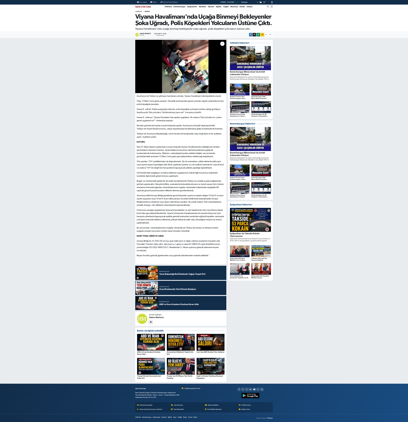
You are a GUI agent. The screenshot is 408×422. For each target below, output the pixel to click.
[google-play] (250, 395)
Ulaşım (249, 7)
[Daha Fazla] (262, 34)
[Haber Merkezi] (142, 319)
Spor (174, 417)
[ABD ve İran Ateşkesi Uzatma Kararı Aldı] (151, 342)
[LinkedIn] (250, 389)
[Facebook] (239, 389)
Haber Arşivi (246, 409)
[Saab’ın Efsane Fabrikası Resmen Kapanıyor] (211, 366)
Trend (190, 417)
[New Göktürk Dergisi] (143, 6)
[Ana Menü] (272, 6)
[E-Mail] (151, 322)
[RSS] (262, 389)
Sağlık (226, 7)
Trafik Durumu (246, 405)
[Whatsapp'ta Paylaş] (258, 34)
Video (155, 2)
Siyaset (211, 7)
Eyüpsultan (192, 7)
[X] (243, 389)
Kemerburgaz (179, 7)
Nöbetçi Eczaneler (146, 405)
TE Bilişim (270, 418)
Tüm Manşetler (179, 409)
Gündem (202, 7)
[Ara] (268, 6)
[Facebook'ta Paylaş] (250, 34)
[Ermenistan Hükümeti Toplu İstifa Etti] (181, 342)
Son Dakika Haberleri (214, 409)
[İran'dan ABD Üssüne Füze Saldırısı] (211, 342)
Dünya (147, 11)
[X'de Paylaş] (254, 34)
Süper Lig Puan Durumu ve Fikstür (151, 409)
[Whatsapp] (258, 389)
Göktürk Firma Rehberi (170, 2)
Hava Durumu (178, 405)
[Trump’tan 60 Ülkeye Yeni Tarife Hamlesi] (181, 366)
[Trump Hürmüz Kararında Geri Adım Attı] (151, 366)
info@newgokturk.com (192, 388)
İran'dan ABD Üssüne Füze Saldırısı (210, 352)
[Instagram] (246, 389)
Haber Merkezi (156, 317)
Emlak (242, 7)
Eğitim (218, 7)
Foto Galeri (143, 2)
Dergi (185, 417)
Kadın (195, 417)
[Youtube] (254, 389)
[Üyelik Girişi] (271, 2)
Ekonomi (234, 7)
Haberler (138, 11)
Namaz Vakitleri (213, 405)
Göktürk (168, 7)
